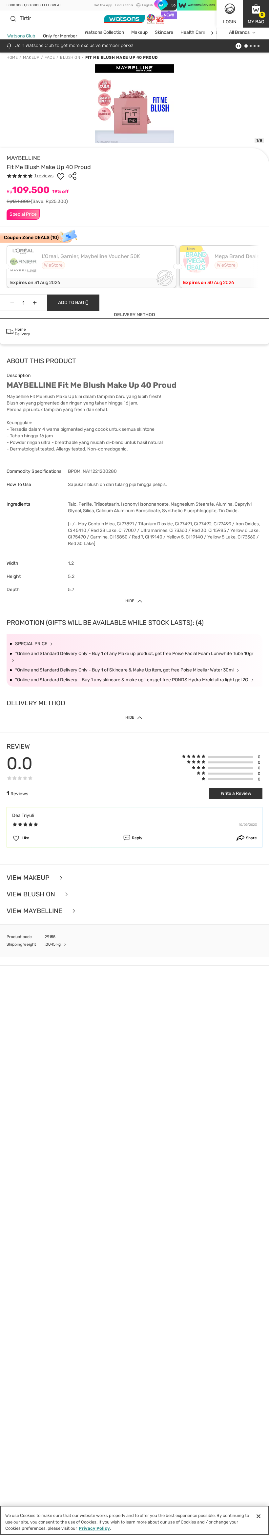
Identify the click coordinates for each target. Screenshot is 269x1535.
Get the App (103, 5)
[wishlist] (61, 176)
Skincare (164, 32)
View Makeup (29, 877)
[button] (256, 14)
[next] (212, 33)
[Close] (258, 1516)
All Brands (239, 32)
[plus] (35, 302)
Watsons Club (21, 36)
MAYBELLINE (23, 158)
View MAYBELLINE (35, 911)
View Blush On (32, 894)
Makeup (139, 32)
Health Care (192, 32)
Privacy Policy (94, 1528)
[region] (134, 1520)
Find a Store (124, 5)
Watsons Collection (104, 32)
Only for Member (60, 36)
